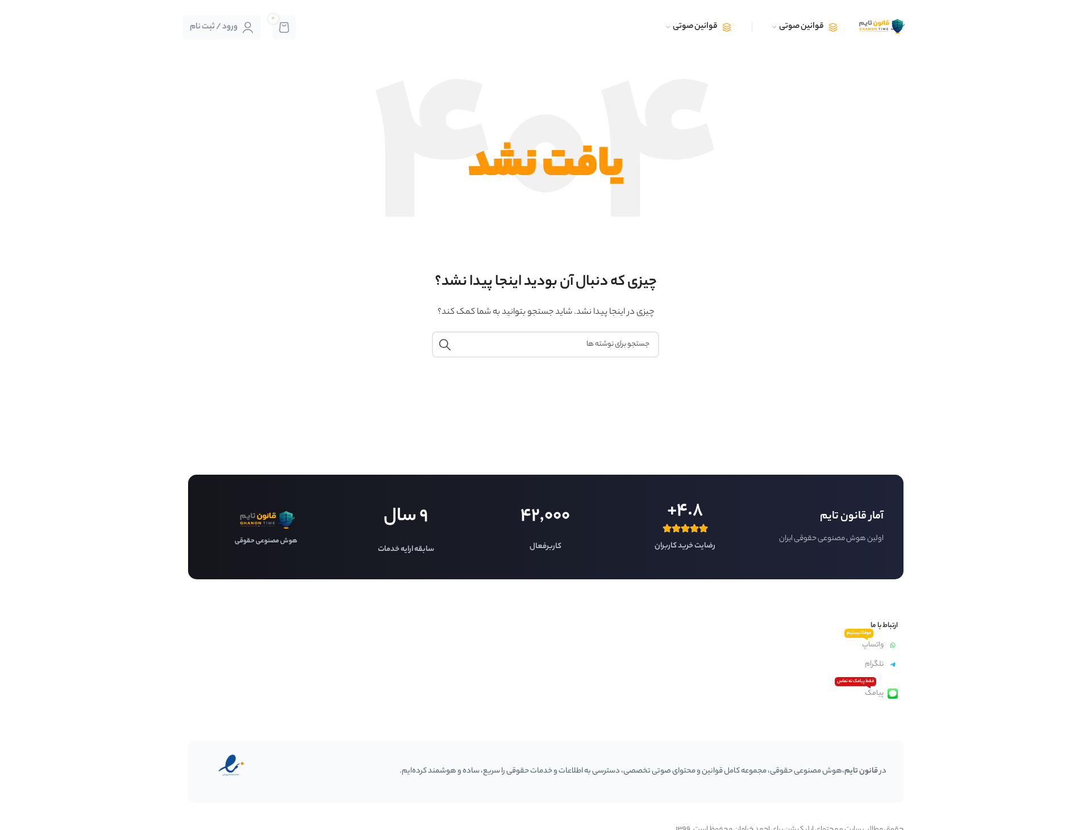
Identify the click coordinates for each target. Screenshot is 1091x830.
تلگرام (874, 664)
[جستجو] (445, 344)
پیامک (860, 691)
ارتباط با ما (884, 626)
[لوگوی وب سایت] (880, 27)
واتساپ (865, 643)
